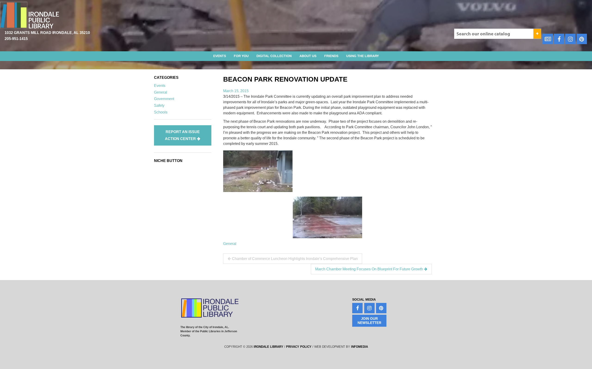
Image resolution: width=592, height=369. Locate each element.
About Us (307, 56)
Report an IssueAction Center (182, 135)
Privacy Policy (298, 346)
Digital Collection (274, 56)
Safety (159, 105)
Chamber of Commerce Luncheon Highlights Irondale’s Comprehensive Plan (295, 259)
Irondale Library (268, 346)
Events (219, 56)
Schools (160, 112)
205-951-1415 (16, 39)
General (229, 244)
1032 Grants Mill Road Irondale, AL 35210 (47, 33)
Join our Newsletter (369, 321)
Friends (331, 56)
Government (164, 99)
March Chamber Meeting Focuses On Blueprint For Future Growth (369, 269)
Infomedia (359, 346)
